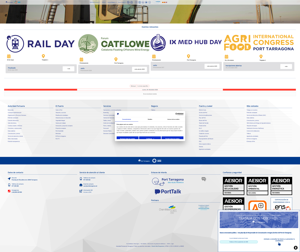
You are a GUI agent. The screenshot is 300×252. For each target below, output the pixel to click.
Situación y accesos (61, 112)
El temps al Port (251, 141)
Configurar (149, 138)
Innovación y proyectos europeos (64, 125)
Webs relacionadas (13, 138)
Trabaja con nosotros (252, 110)
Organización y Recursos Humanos (17, 115)
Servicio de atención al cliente (15, 136)
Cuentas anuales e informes (15, 125)
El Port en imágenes (61, 136)
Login (172, 243)
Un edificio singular (204, 131)
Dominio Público (107, 131)
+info (286, 66)
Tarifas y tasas (107, 120)
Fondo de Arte (202, 125)
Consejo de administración (14, 112)
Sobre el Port (59, 110)
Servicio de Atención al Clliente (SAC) (256, 115)
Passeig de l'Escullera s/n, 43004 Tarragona (24, 180)
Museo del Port (203, 120)
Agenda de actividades (205, 149)
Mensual (133, 86)
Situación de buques (252, 125)
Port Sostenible (59, 131)
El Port (103, 2)
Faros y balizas (107, 125)
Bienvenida (10, 110)
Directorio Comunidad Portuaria (111, 133)
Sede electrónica (12, 123)
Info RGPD (143, 243)
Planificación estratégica (62, 115)
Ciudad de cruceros (204, 133)
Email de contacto (88, 184)
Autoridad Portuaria (94, 2)
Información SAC (88, 190)
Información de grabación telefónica (156, 243)
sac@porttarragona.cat (90, 186)
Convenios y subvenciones (15, 128)
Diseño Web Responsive (158, 246)
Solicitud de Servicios (108, 117)
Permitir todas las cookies (172, 138)
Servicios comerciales (109, 115)
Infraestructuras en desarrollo (63, 117)
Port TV (58, 138)
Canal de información (13, 120)
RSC (200, 141)
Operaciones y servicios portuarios (112, 110)
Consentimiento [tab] (126, 119)
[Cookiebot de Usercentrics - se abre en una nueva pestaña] (176, 114)
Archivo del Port (203, 112)
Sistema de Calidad (61, 123)
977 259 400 (15, 186)
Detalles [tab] (150, 119)
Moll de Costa (202, 110)
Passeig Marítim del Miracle (206, 138)
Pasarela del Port (203, 136)
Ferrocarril (106, 128)
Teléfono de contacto (18, 184)
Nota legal (136, 243)
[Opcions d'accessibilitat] (296, 248)
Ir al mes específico (143, 86)
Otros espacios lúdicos (205, 144)
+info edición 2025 (139, 69)
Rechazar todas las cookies (127, 138)
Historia (201, 146)
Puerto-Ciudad (121, 2)
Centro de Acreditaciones (109, 123)
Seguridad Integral (60, 120)
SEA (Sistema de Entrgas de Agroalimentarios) (259, 123)
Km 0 (200, 128)
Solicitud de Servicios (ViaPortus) (255, 128)
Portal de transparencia (14, 141)
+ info (68, 68)
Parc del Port (202, 117)
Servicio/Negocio (111, 2)
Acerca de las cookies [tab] (173, 119)
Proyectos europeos (61, 128)
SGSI (168, 243)
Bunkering (106, 112)
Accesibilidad (129, 243)
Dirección (14, 178)
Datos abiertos (11, 131)
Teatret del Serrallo (203, 123)
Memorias (58, 133)
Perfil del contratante (13, 117)
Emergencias (15, 190)
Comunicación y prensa (14, 133)
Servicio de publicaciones (205, 115)
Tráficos (153, 110)
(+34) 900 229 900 (17, 192)
